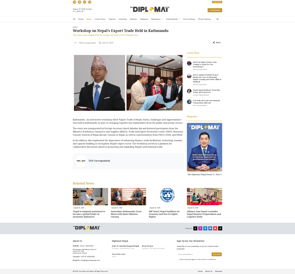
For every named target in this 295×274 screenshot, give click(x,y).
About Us (208, 271)
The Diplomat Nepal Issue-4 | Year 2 (204, 174)
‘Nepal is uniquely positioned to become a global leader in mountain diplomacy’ (89, 214)
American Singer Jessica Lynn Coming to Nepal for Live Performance (205, 64)
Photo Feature (204, 19)
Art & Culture (189, 19)
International (172, 19)
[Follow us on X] (74, 2)
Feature (112, 19)
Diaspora (144, 19)
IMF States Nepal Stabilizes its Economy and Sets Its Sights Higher (164, 214)
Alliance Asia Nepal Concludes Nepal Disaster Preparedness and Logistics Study (204, 214)
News (89, 19)
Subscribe (217, 2)
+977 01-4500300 (88, 257)
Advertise (218, 271)
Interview (123, 19)
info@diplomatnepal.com (90, 260)
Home (80, 19)
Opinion (133, 19)
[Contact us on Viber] (89, 2)
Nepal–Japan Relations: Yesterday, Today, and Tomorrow (206, 91)
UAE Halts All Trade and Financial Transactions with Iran (206, 101)
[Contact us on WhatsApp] (84, 2)
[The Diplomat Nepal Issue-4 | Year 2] (204, 147)
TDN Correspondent (87, 43)
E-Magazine (215, 10)
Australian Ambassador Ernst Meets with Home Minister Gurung (126, 214)
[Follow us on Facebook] (79, 2)
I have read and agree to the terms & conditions (197, 259)
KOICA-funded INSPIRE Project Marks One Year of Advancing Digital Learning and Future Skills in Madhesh (207, 78)
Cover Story (100, 19)
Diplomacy (156, 19)
